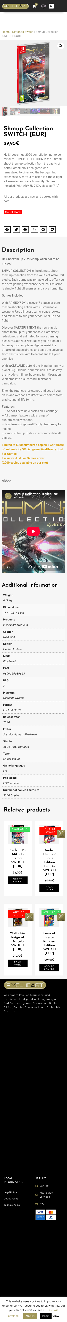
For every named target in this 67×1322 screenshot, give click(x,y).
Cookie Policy (11, 1198)
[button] (51, 6)
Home (6, 32)
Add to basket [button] (17, 880)
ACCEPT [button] (30, 1315)
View (55, 1316)
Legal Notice (10, 1192)
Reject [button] (45, 1315)
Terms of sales (12, 1205)
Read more (49, 888)
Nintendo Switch (22, 32)
